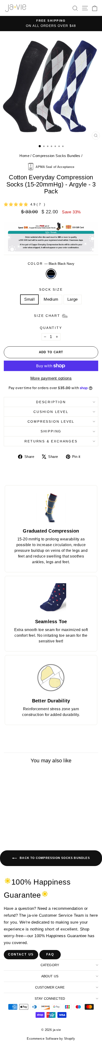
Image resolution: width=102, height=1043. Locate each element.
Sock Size (51, 289)
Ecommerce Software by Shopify (51, 1038)
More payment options (51, 378)
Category (50, 965)
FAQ (50, 954)
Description (51, 402)
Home (24, 156)
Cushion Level (50, 412)
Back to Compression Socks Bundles (54, 858)
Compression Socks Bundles (56, 156)
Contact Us (21, 954)
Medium (51, 299)
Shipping (51, 431)
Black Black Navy (51, 274)
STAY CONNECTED (50, 998)
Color (51, 263)
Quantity (51, 328)
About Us (49, 976)
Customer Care (50, 987)
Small (29, 299)
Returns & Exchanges (50, 441)
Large (72, 299)
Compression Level (51, 421)
